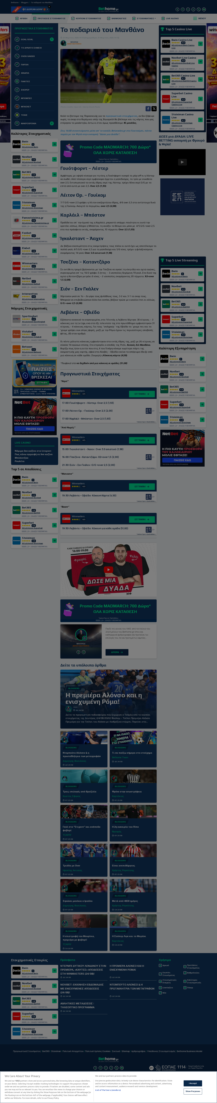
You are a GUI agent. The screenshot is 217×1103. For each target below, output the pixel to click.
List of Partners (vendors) (108, 1090)
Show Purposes (193, 1091)
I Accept (193, 1083)
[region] (108, 1087)
